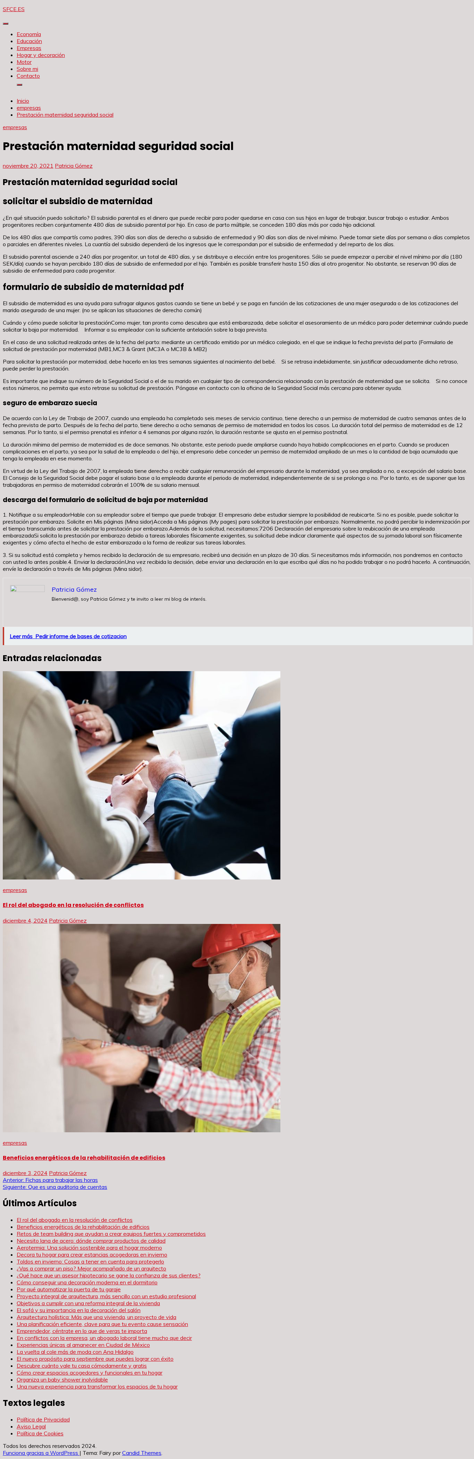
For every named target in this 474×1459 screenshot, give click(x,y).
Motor (24, 61)
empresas (15, 127)
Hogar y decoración (41, 54)
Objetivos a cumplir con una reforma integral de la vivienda (88, 1303)
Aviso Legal (31, 1426)
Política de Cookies (40, 1433)
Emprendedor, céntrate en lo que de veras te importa (82, 1330)
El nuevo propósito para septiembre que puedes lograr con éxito (95, 1358)
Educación (29, 40)
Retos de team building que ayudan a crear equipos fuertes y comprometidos (111, 1233)
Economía (29, 34)
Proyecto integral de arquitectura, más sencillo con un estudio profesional (106, 1296)
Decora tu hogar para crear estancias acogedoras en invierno (92, 1254)
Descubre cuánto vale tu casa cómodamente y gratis (82, 1365)
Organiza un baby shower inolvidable (62, 1379)
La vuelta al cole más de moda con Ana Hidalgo (75, 1351)
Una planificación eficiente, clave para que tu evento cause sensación (102, 1323)
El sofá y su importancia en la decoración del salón (79, 1310)
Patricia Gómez (74, 165)
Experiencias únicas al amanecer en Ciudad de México (83, 1344)
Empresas (29, 47)
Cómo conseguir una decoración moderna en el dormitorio (87, 1282)
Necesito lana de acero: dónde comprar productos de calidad (91, 1240)
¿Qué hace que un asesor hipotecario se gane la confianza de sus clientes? (109, 1275)
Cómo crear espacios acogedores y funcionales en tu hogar (89, 1372)
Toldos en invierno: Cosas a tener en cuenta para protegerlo (90, 1261)
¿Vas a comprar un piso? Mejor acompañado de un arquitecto (91, 1268)
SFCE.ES (14, 9)
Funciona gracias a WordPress (41, 1452)
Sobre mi (27, 68)
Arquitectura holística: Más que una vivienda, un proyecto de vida (96, 1317)
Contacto (28, 75)
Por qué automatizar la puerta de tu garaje (69, 1289)
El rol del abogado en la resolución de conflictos (73, 905)
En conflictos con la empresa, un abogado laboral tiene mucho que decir (104, 1337)
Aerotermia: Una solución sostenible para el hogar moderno (89, 1247)
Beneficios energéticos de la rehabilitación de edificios (84, 1158)
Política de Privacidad (43, 1419)
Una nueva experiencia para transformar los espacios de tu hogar (97, 1386)
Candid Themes (141, 1452)
